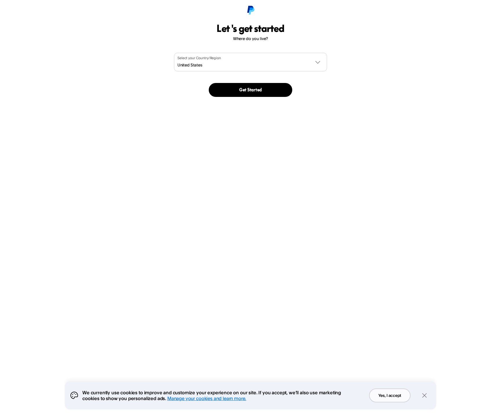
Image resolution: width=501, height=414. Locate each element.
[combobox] (250, 62)
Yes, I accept (389, 395)
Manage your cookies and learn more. (206, 398)
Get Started (250, 89)
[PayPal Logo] (250, 10)
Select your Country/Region (199, 58)
